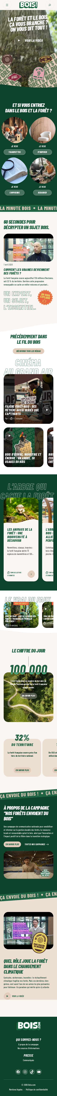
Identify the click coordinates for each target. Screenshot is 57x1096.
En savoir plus (28, 695)
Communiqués (28, 1060)
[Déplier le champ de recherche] (49, 5)
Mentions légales (15, 1089)
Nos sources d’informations (28, 1048)
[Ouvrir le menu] (7, 5)
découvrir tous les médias (28, 351)
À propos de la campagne (28, 1044)
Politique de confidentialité (37, 1089)
